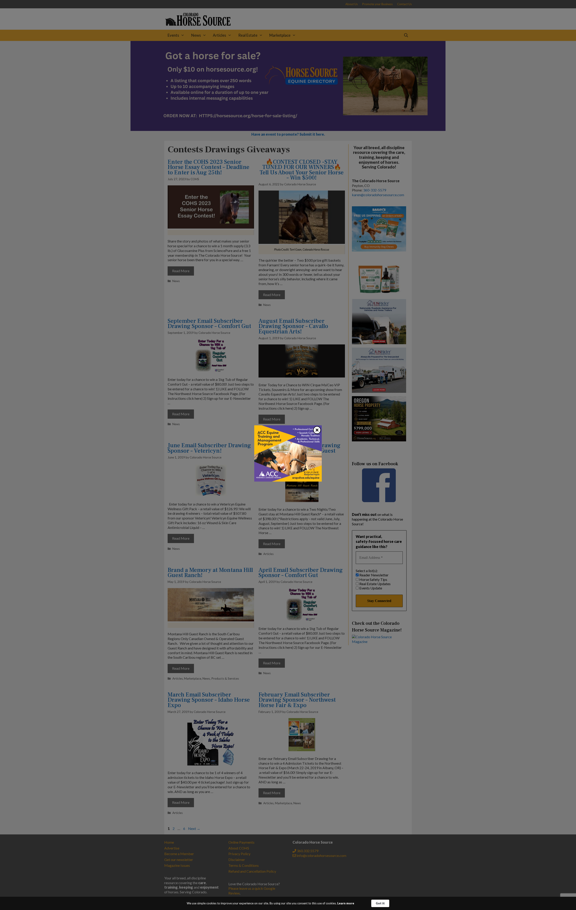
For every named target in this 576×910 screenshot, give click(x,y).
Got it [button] (380, 903)
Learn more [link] (345, 903)
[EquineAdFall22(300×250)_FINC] (288, 480)
